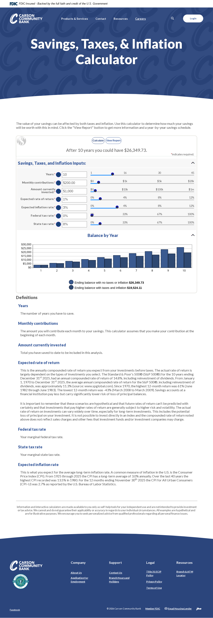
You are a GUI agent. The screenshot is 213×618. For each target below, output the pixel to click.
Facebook (15, 610)
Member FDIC (152, 608)
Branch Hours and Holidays (119, 579)
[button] (106, 163)
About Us (76, 572)
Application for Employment (79, 579)
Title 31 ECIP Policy (153, 573)
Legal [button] (150, 562)
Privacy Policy (155, 581)
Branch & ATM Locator (184, 573)
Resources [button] (121, 18)
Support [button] (115, 562)
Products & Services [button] (74, 18)
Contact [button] (100, 18)
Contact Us (115, 572)
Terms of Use (154, 587)
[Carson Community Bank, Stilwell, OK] (26, 18)
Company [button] (78, 562)
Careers (140, 18)
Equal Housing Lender (180, 608)
